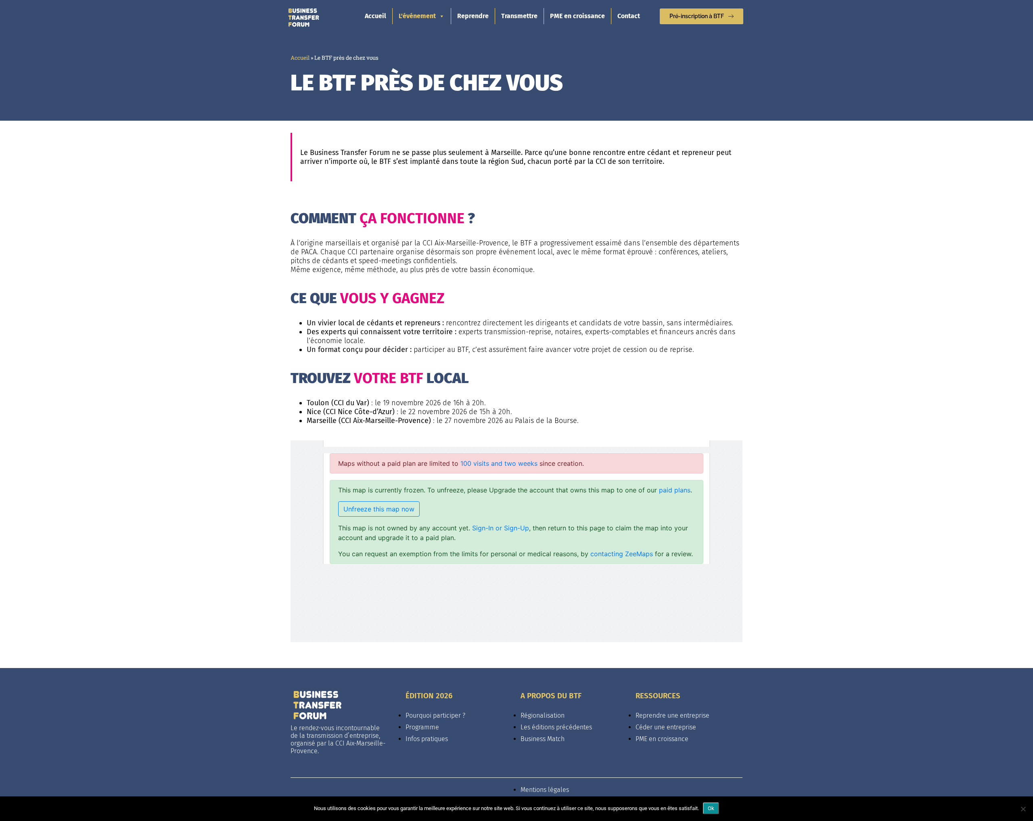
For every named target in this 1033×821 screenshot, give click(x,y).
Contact (628, 16)
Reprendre (473, 16)
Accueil (375, 16)
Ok (711, 808)
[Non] (1023, 809)
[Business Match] (574, 725)
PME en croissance (577, 16)
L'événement (417, 16)
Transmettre (519, 16)
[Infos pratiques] (459, 725)
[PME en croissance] (689, 725)
